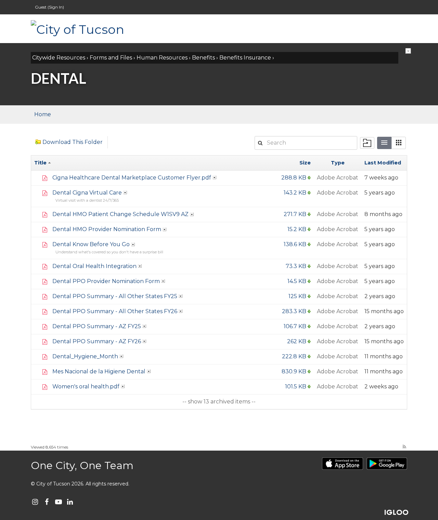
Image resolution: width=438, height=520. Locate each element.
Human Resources (162, 57)
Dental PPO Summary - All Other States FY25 (114, 296)
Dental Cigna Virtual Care (87, 192)
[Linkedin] (70, 502)
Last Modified (382, 163)
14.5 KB (296, 281)
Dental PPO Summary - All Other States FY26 (114, 311)
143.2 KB (295, 192)
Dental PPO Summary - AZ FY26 (96, 341)
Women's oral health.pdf (85, 386)
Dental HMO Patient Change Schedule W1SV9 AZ (120, 214)
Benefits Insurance (245, 57)
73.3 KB (296, 266)
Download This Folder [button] (72, 142)
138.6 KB (295, 244)
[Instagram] (35, 502)
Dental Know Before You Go (91, 244)
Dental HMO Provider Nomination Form (106, 229)
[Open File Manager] (367, 143)
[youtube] (58, 502)
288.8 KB (293, 177)
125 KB (297, 296)
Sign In (56, 7)
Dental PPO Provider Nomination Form (106, 281)
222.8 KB (294, 356)
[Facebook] (46, 502)
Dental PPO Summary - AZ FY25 (96, 326)
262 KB (296, 341)
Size (305, 163)
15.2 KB (296, 229)
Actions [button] (214, 177)
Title (41, 163)
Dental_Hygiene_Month (85, 356)
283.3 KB (294, 311)
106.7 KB (295, 326)
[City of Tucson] (99, 29)
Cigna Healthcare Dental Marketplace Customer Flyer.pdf (131, 177)
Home (42, 114)
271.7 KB (295, 214)
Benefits (203, 57)
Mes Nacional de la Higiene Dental (98, 371)
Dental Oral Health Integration (94, 266)
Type (338, 163)
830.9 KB (294, 371)
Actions (408, 51)
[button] (398, 143)
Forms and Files (111, 57)
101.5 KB (295, 386)
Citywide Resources (58, 57)
